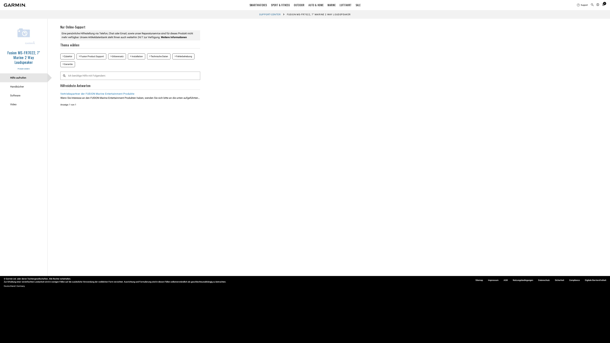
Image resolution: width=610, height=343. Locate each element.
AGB (506, 280)
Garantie (68, 64)
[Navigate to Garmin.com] (15, 5)
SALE (358, 5)
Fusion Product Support (92, 56)
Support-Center (270, 14)
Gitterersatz (117, 56)
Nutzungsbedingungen (523, 280)
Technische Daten (159, 56)
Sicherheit (559, 280)
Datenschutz (544, 280)
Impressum (493, 280)
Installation (137, 56)
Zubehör (68, 56)
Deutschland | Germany (14, 286)
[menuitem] (582, 5)
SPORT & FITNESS (280, 5)
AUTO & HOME (315, 5)
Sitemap (479, 280)
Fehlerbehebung (184, 56)
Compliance (574, 280)
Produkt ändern (24, 69)
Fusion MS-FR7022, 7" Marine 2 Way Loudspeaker (23, 57)
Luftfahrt (346, 5)
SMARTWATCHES (258, 5)
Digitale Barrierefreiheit (595, 280)
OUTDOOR (299, 5)
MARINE (332, 5)
